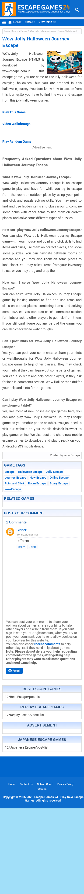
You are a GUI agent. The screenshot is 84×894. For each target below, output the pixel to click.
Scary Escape (59, 483)
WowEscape (13, 489)
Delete (32, 547)
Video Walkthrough (16, 124)
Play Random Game (17, 141)
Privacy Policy (65, 784)
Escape (30, 22)
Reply (21, 547)
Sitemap (41, 789)
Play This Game (14, 112)
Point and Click (14, 483)
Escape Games (11, 31)
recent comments (47, 644)
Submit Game (45, 784)
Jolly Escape (54, 471)
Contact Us (26, 784)
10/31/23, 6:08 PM (27, 534)
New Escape (47, 22)
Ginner (21, 530)
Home (17, 22)
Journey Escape (15, 477)
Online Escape (59, 477)
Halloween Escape (30, 471)
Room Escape (37, 483)
